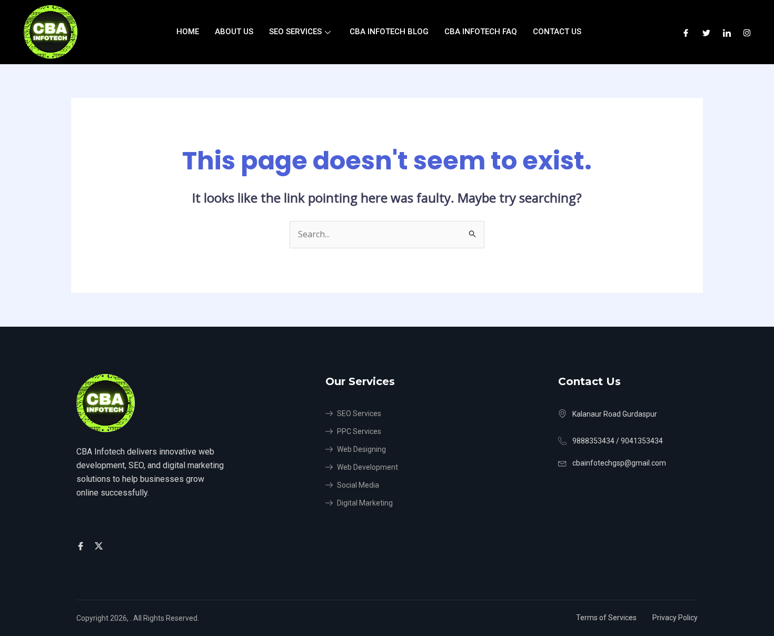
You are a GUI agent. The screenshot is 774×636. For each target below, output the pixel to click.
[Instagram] (746, 32)
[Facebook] (686, 32)
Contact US (557, 31)
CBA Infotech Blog (389, 31)
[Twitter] (706, 32)
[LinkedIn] (727, 32)
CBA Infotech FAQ (480, 31)
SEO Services (295, 31)
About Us (234, 31)
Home (187, 31)
